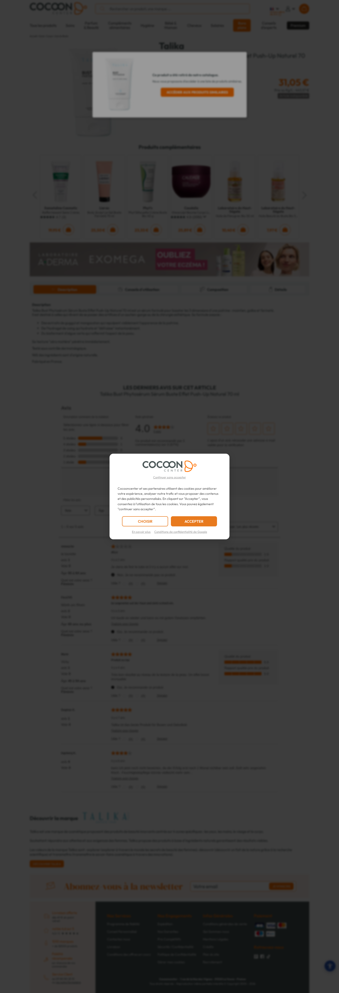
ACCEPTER (193, 521)
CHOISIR (145, 521)
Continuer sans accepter (169, 477)
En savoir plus (141, 532)
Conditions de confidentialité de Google (180, 532)
